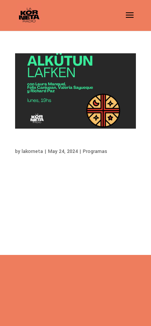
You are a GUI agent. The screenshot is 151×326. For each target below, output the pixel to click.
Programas (95, 151)
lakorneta (32, 151)
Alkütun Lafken (35, 143)
